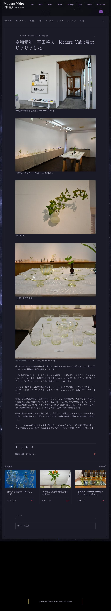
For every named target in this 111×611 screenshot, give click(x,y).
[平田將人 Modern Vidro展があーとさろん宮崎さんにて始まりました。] (90, 479)
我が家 (82, 21)
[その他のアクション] (94, 35)
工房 (40, 21)
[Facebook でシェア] (16, 447)
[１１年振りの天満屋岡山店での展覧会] (55, 479)
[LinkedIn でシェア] (27, 447)
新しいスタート (21, 21)
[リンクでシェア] (32, 447)
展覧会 (32, 21)
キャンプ (60, 21)
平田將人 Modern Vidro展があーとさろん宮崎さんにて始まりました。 (90, 493)
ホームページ (71, 21)
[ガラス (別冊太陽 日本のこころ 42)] (20, 479)
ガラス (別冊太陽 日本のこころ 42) (20, 493)
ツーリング (49, 21)
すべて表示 (102, 466)
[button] (101, 10)
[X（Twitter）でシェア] (22, 447)
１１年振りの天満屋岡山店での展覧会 (55, 493)
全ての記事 (8, 21)
